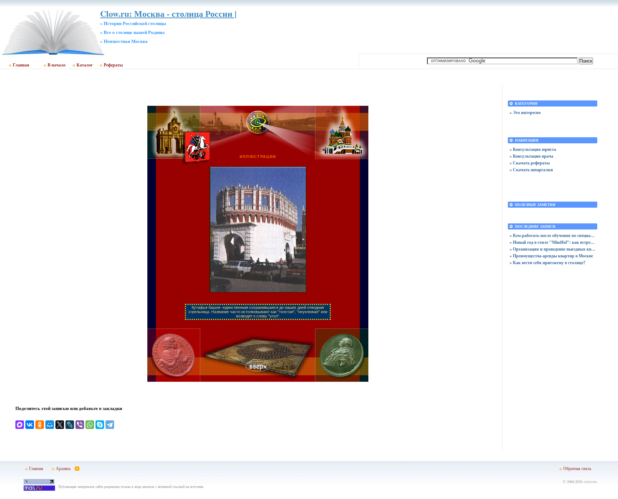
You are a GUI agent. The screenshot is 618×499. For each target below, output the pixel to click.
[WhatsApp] (89, 424)
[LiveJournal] (69, 424)
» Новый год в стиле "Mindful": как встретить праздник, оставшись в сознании (552, 242)
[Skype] (99, 424)
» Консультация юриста (533, 149)
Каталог (85, 65)
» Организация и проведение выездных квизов (552, 249)
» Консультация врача (531, 156)
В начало (56, 65)
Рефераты (113, 65)
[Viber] (79, 424)
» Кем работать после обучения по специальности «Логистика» (552, 235)
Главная (21, 65)
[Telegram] (110, 424)
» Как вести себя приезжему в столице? (547, 263)
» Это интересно (525, 112)
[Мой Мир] (49, 424)
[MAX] (19, 424)
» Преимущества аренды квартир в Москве (551, 256)
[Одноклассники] (39, 424)
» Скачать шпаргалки (531, 170)
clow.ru (590, 481)
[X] (59, 424)
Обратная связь (577, 468)
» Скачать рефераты (530, 163)
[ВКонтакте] (29, 424)
